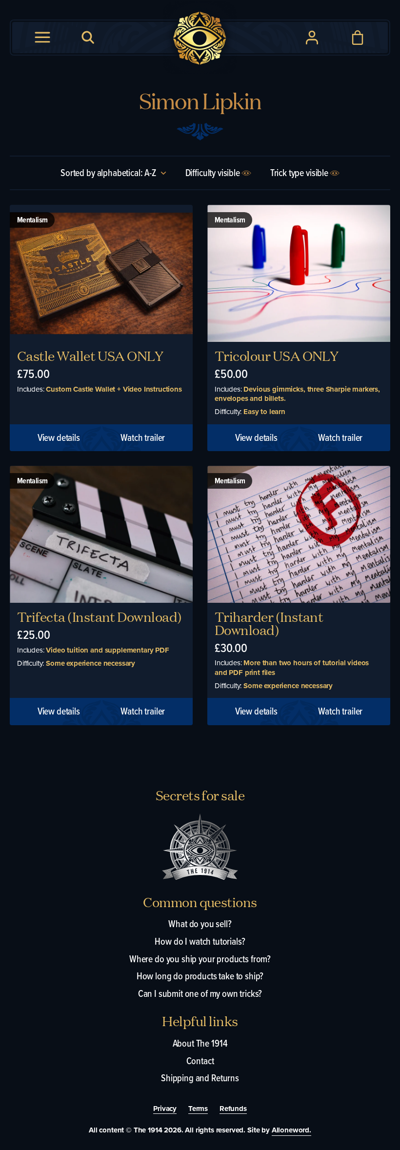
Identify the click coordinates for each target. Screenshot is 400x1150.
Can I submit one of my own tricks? (200, 993)
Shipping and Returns (200, 1078)
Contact (200, 1061)
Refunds (233, 1109)
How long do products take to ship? (200, 976)
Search (88, 37)
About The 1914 (200, 1043)
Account (312, 37)
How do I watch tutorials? (200, 941)
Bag (357, 37)
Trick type (299, 172)
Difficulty (212, 172)
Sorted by (109, 172)
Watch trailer (142, 438)
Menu (42, 37)
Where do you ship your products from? (200, 959)
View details (59, 438)
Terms (198, 1109)
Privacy (165, 1109)
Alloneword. (291, 1130)
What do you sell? (199, 924)
